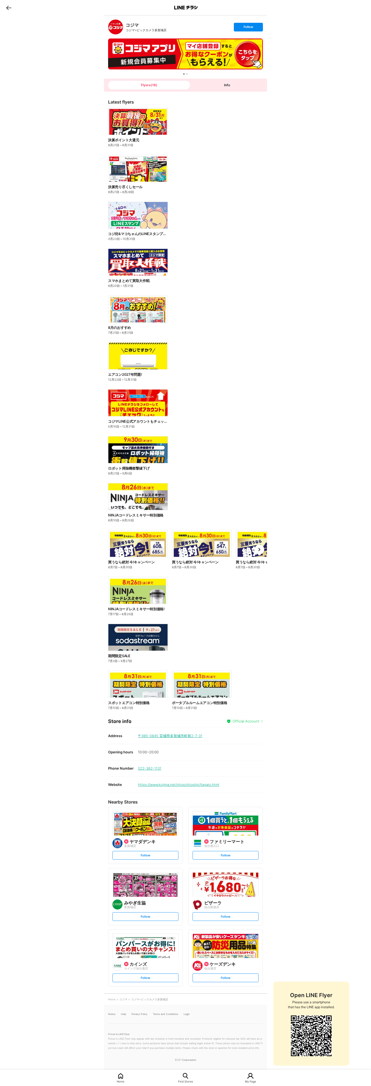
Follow (248, 28)
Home (120, 1081)
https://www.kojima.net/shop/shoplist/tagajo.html (178, 784)
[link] (115, 27)
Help (123, 1014)
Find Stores (185, 1081)
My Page (250, 1081)
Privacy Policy (139, 1014)
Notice (111, 1014)
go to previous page (9, 7)
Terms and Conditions (165, 1014)
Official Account (245, 721)
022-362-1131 (149, 768)
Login (187, 1014)
